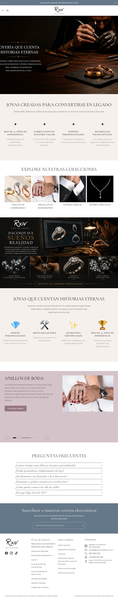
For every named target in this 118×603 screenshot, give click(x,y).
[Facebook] (6, 553)
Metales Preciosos (38, 583)
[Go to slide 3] (17, 437)
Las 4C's (34, 560)
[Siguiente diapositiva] (115, 2)
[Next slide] (46, 437)
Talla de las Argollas (39, 579)
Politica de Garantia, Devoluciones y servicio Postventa (67, 561)
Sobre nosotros (64, 545)
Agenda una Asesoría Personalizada (97, 546)
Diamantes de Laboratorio (41, 555)
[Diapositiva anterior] (2, 2)
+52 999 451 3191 (96, 557)
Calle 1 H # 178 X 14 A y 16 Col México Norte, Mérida (100, 561)
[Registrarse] (82, 525)
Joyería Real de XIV (20, 596)
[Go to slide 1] (11, 437)
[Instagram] (11, 553)
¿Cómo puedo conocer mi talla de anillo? (37, 487)
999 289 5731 (94, 553)
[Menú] (2, 10)
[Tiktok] (16, 553)
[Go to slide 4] (19, 437)
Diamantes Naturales (39, 551)
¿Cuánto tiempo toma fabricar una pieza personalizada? (45, 465)
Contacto (61, 554)
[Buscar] (7, 10)
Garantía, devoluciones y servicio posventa (94, 596)
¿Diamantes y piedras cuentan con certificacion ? (41, 481)
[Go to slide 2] (14, 437)
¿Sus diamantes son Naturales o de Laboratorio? (41, 476)
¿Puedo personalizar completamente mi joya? (39, 470)
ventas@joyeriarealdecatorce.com (102, 550)
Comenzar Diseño (15, 408)
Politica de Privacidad (66, 568)
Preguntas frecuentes (66, 550)
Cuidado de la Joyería (39, 587)
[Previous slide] (7, 437)
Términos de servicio (66, 573)
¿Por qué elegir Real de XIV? (30, 492)
